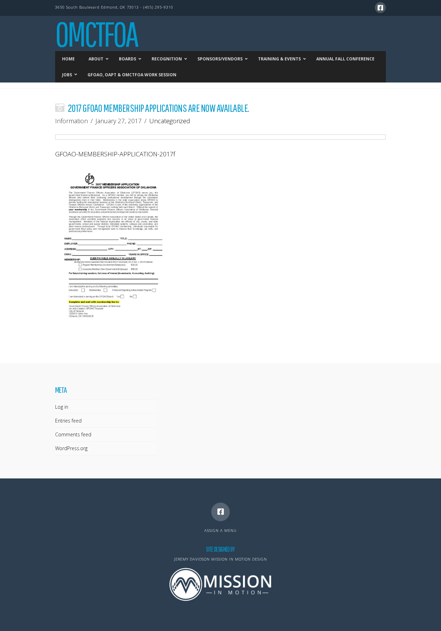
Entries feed (68, 420)
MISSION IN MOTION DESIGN (239, 559)
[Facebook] (380, 7)
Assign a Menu (220, 530)
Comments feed (73, 434)
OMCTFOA (96, 34)
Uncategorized (169, 121)
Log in (61, 407)
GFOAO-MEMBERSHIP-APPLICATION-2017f (115, 154)
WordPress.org (71, 448)
